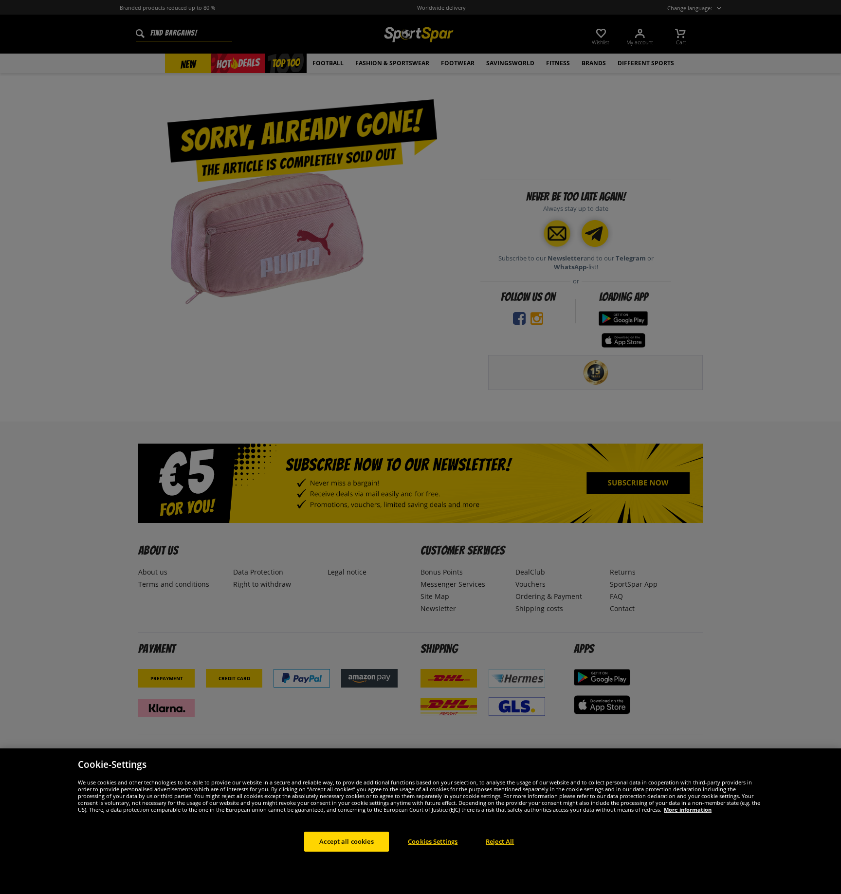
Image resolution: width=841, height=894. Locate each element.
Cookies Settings (432, 841)
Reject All (500, 841)
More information (688, 809)
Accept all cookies (346, 841)
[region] (420, 821)
